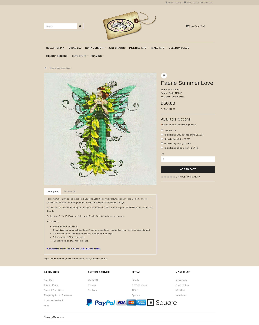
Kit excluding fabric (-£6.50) (177, 139)
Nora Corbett (94, 48)
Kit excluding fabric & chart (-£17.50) (181, 148)
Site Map (92, 290)
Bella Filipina (55, 48)
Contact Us (93, 280)
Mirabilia (75, 48)
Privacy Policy (51, 285)
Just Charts (117, 48)
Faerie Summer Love (60, 68)
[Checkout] (202, 2)
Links (46, 305)
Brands (135, 280)
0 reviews (180, 177)
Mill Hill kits (137, 48)
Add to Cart (188, 169)
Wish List (180, 290)
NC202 (104, 258)
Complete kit (170, 130)
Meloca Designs (56, 56)
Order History (182, 285)
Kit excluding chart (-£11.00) (177, 143)
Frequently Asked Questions (58, 295)
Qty (162, 153)
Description (52, 191)
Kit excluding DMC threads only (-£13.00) (183, 135)
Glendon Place (179, 48)
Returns (92, 285)
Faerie (53, 258)
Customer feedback (53, 300)
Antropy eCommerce (54, 317)
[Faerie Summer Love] (100, 129)
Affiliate (135, 290)
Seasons (95, 258)
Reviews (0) (70, 191)
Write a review (193, 177)
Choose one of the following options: (179, 124)
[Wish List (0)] (185, 2)
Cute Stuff (79, 56)
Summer (61, 258)
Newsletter (181, 295)
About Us (48, 280)
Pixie (88, 258)
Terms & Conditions (53, 290)
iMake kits (157, 48)
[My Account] (168, 2)
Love (68, 258)
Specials (136, 295)
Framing (96, 56)
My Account (181, 280)
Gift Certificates (139, 285)
